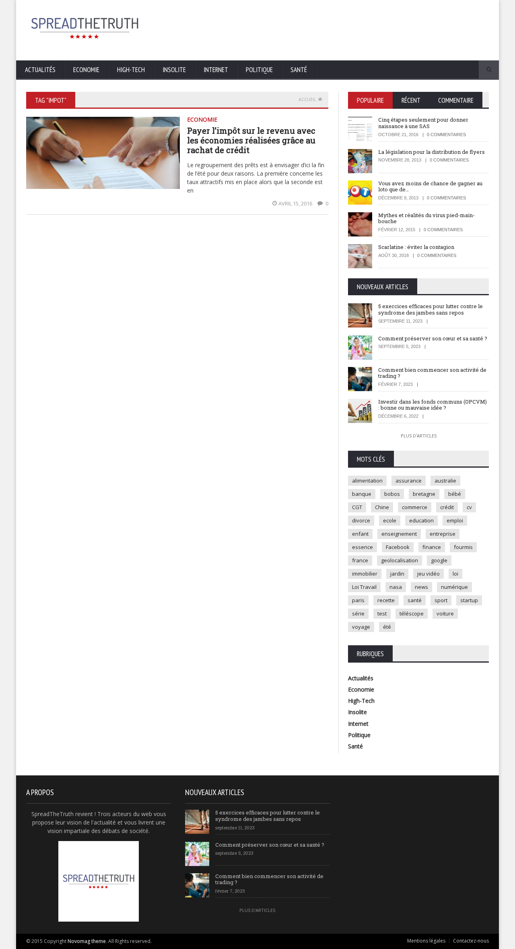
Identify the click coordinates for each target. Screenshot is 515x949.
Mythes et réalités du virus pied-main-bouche (426, 218)
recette (386, 600)
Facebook (398, 547)
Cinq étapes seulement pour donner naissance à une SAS (423, 123)
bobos (392, 493)
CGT (357, 507)
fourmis (463, 547)
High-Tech (131, 69)
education (421, 520)
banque (361, 493)
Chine (382, 507)
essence (362, 547)
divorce (361, 520)
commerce (414, 507)
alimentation (367, 480)
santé (415, 600)
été (387, 626)
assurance (409, 480)
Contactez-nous (471, 940)
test (382, 613)
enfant (360, 533)
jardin (397, 573)
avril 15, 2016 (295, 203)
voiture (445, 613)
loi (455, 573)
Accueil (307, 99)
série (358, 613)
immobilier (364, 573)
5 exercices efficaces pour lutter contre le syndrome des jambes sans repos (430, 309)
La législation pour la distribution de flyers (431, 151)
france (360, 560)
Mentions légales (426, 940)
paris (358, 600)
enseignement (399, 533)
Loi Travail (364, 587)
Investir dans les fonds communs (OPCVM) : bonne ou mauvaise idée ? (432, 405)
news (421, 587)
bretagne (424, 493)
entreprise (442, 533)
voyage (361, 626)
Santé (298, 69)
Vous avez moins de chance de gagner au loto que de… (430, 186)
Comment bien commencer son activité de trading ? (432, 373)
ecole (389, 520)
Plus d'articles (419, 436)
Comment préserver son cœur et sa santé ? (432, 338)
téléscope (412, 613)
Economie (86, 69)
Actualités (40, 69)
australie (445, 480)
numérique (454, 587)
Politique (259, 69)
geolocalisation (399, 560)
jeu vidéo (428, 573)
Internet (216, 69)
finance (431, 547)
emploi (455, 520)
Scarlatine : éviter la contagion (416, 247)
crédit (447, 507)
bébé (454, 493)
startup (469, 600)
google (439, 560)
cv (469, 507)
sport (441, 600)
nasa (395, 587)
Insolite (174, 69)
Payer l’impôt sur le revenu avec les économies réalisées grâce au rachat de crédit (251, 140)
